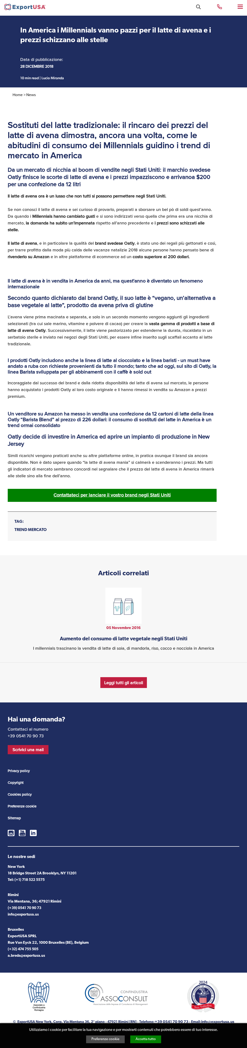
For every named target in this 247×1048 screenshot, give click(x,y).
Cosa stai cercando (198, 7)
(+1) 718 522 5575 (29, 880)
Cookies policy (20, 794)
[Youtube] (22, 833)
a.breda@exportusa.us (26, 956)
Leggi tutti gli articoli (123, 683)
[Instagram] (11, 833)
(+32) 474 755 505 (23, 949)
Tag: (19, 522)
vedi (123, 620)
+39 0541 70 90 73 (219, 6)
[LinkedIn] (33, 833)
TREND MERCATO (30, 530)
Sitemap (14, 818)
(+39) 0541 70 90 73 (24, 908)
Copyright (16, 782)
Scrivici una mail (28, 750)
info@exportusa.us (23, 915)
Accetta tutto (146, 1039)
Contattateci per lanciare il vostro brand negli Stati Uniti (112, 494)
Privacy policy (19, 770)
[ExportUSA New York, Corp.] (24, 8)
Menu (241, 6)
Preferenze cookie (105, 1039)
